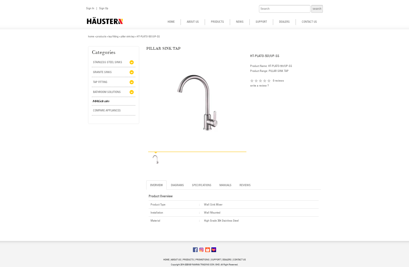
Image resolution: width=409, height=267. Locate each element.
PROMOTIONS (202, 259)
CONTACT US (309, 21)
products (101, 36)
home (91, 36)
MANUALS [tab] (225, 185)
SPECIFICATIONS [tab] (201, 185)
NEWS (240, 21)
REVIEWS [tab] (245, 185)
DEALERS (284, 21)
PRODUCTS (217, 21)
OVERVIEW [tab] (156, 185)
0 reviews (278, 80)
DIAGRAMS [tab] (177, 185)
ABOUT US (193, 21)
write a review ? (259, 85)
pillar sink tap (128, 36)
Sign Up (103, 8)
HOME (171, 21)
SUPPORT (261, 21)
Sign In (90, 8)
